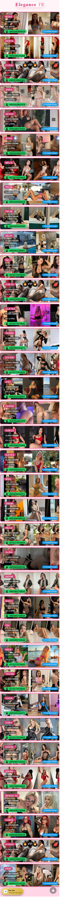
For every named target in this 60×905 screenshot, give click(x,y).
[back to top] (53, 890)
